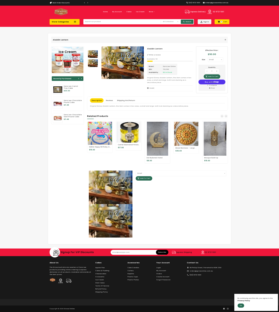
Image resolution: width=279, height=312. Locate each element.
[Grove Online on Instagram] (227, 308)
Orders (159, 274)
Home (105, 12)
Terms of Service (102, 286)
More (151, 12)
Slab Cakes (100, 283)
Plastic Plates (133, 280)
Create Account (162, 277)
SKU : (151, 69)
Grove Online (69, 309)
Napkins (131, 274)
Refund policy (101, 289)
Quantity (212, 67)
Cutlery (131, 271)
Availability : (154, 72)
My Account (117, 12)
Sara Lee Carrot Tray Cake (71, 87)
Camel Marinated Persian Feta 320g (133, 145)
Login (158, 268)
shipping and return (126, 100)
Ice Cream (140, 12)
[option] (93, 54)
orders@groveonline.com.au (201, 271)
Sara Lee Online (169, 66)
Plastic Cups (133, 277)
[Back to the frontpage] (225, 40)
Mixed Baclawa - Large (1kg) (187, 148)
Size (203, 59)
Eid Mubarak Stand (154, 158)
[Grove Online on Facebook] (224, 308)
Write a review (155, 55)
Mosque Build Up (211, 158)
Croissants (99, 277)
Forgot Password (163, 280)
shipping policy (101, 292)
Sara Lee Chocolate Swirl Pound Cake (73, 115)
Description (97, 100)
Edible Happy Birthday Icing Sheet (103, 147)
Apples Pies (100, 268)
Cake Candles (133, 268)
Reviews (109, 100)
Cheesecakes (100, 274)
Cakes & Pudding (102, 271)
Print (213, 88)
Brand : (151, 66)
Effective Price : (212, 50)
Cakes (129, 12)
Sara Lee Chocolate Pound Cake (73, 101)
